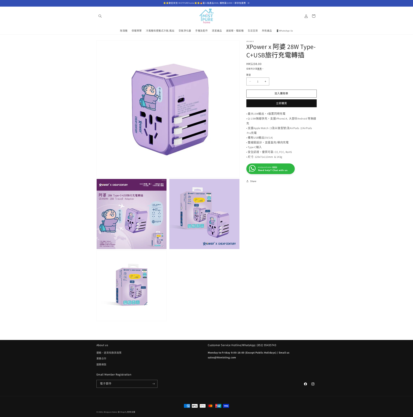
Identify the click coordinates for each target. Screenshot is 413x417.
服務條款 (101, 364)
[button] (100, 16)
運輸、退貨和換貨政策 (109, 352)
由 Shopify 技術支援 (126, 412)
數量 (248, 74)
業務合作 (101, 358)
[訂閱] (153, 384)
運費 (259, 68)
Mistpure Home (110, 412)
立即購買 (281, 103)
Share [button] (253, 180)
